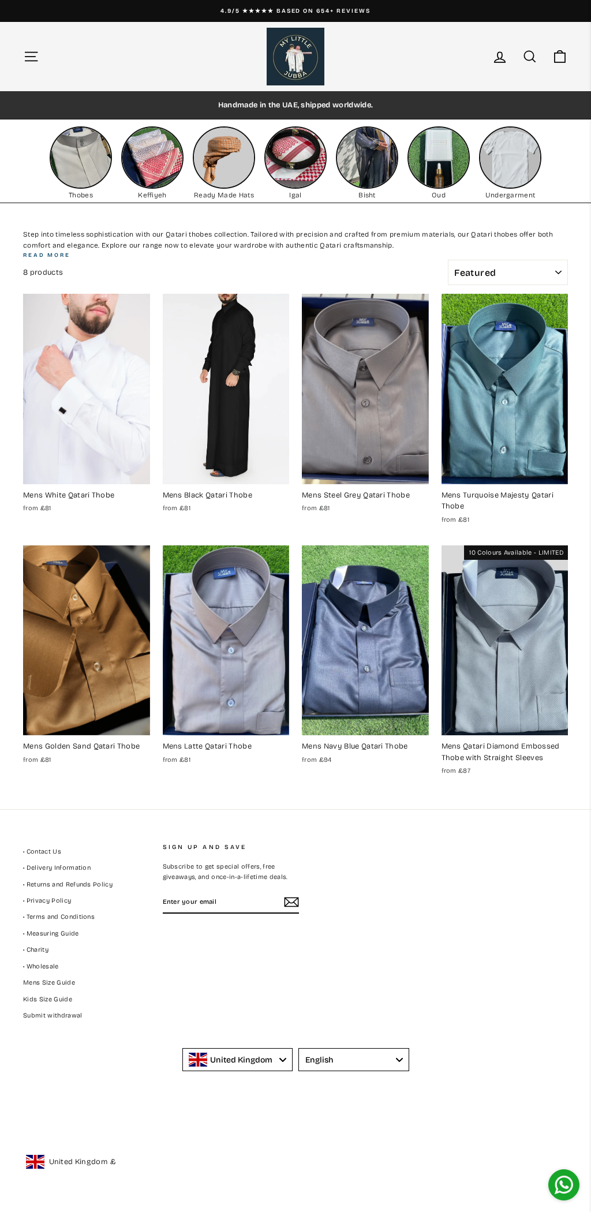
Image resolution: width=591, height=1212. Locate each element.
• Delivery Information (57, 867)
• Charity (35, 949)
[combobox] (237, 1059)
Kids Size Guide (47, 999)
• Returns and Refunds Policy (68, 884)
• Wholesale (41, 966)
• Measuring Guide (51, 933)
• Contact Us (42, 851)
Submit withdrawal (53, 1015)
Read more (46, 255)
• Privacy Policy (47, 900)
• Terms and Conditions (59, 917)
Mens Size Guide (49, 982)
